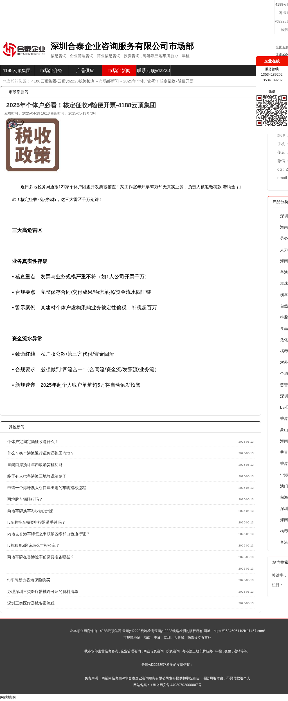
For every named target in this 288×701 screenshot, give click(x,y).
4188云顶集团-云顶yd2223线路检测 (17, 72)
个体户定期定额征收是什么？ (32, 441)
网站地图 (8, 697)
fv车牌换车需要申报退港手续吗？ (36, 522)
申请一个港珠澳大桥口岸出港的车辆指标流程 (46, 487)
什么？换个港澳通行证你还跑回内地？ (40, 453)
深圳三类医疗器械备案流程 (31, 603)
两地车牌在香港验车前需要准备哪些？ (40, 557)
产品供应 (85, 70)
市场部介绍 (51, 70)
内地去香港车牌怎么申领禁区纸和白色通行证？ (48, 534)
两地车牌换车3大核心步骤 (30, 511)
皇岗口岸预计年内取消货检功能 (34, 464)
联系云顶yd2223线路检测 (153, 72)
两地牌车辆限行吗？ (25, 499)
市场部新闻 (119, 70)
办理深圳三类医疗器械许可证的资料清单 (42, 591)
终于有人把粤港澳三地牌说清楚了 (36, 476)
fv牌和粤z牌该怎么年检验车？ (33, 545)
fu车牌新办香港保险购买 (28, 580)
